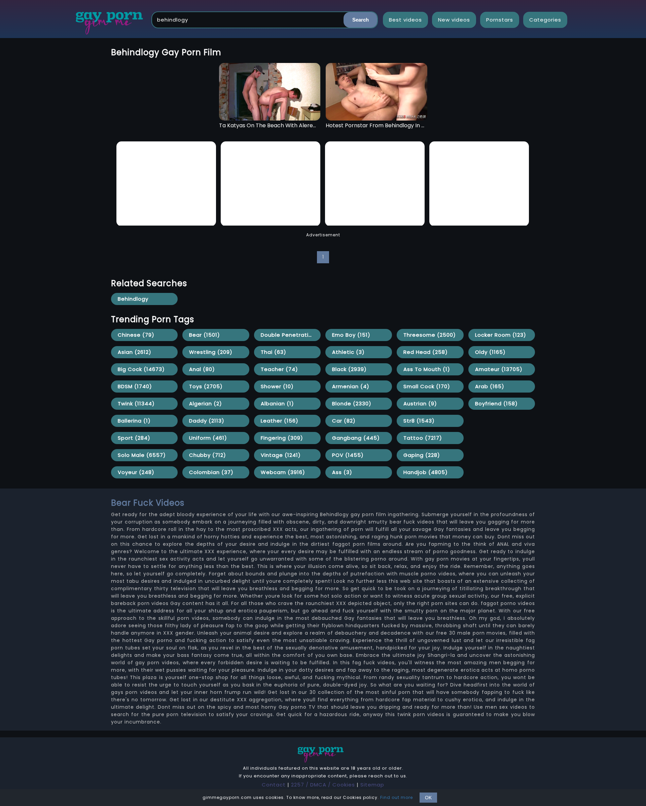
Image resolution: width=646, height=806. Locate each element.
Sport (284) (134, 437)
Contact (274, 784)
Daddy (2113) (206, 420)
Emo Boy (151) (351, 334)
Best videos (405, 19)
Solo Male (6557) (142, 455)
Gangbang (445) (356, 437)
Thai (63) (273, 352)
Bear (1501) (204, 334)
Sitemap (372, 784)
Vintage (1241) (281, 455)
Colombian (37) (211, 472)
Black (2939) (349, 369)
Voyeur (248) (136, 472)
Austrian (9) (420, 403)
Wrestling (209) (210, 352)
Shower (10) (277, 386)
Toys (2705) (206, 386)
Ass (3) (342, 472)
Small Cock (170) (426, 386)
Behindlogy (133, 298)
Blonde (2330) (351, 403)
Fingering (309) (282, 437)
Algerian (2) (205, 403)
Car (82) (344, 420)
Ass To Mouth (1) (426, 369)
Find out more (396, 797)
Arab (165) (489, 386)
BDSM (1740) (135, 386)
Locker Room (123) (500, 334)
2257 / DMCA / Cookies (323, 784)
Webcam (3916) (283, 472)
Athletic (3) (348, 352)
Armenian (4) (350, 386)
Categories (545, 19)
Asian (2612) (134, 352)
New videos (454, 19)
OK (428, 797)
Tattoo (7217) (422, 437)
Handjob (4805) (425, 472)
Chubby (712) (207, 455)
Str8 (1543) (419, 420)
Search (360, 20)
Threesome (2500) (429, 334)
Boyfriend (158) (496, 403)
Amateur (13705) (499, 369)
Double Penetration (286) (291, 334)
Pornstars (499, 19)
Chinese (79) (136, 334)
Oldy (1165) (490, 352)
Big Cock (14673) (141, 369)
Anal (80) (202, 369)
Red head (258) (425, 352)
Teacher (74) (279, 369)
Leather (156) (279, 420)
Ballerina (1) (134, 420)
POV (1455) (348, 455)
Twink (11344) (136, 403)
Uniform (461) (208, 437)
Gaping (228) (421, 455)
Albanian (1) (277, 403)
